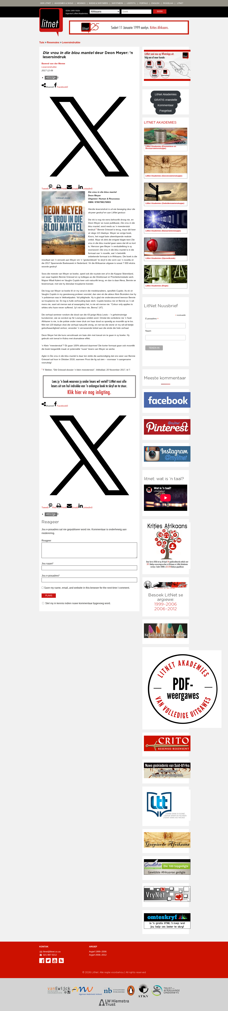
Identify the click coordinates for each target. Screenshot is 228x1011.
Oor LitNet (45, 3)
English (155, 3)
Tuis (41, 42)
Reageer (46, 540)
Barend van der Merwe (53, 63)
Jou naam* (47, 563)
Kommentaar (166, 105)
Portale (143, 3)
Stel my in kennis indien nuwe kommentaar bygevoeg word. (78, 603)
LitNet (180, 3)
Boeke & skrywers (98, 3)
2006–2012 (165, 609)
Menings (81, 3)
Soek (160, 11)
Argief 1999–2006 (98, 951)
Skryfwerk (117, 3)
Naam (148, 331)
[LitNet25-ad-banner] (129, 27)
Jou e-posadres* (51, 575)
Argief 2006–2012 (98, 955)
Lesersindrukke (71, 42)
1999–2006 (165, 604)
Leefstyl (131, 3)
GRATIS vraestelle (165, 99)
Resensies (53, 42)
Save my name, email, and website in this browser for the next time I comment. (87, 587)
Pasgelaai (168, 3)
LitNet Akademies (166, 94)
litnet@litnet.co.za (51, 951)
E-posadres (152, 318)
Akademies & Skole (63, 3)
